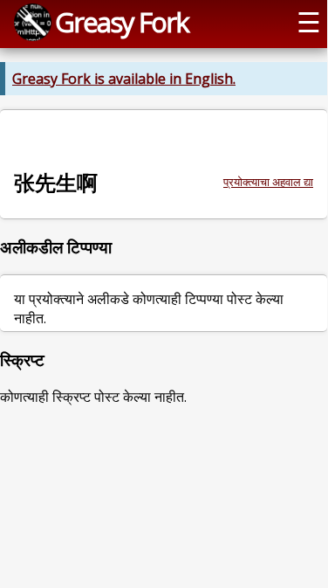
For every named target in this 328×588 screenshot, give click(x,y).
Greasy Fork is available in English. (124, 78)
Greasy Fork (121, 21)
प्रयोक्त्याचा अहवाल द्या (268, 182)
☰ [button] (309, 21)
